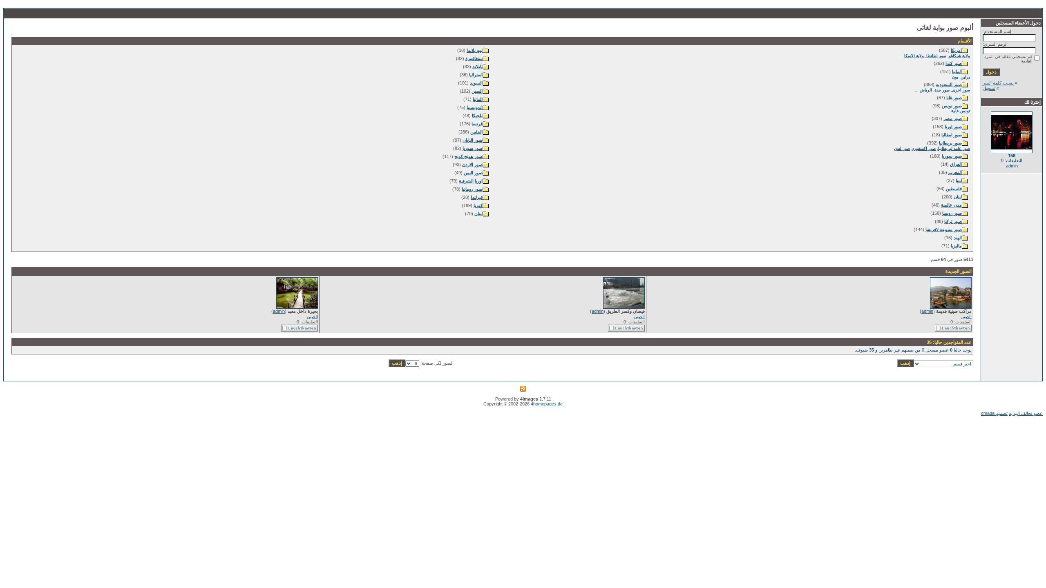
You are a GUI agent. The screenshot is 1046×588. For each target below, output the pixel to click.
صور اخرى (961, 90)
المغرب (955, 172)
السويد (476, 82)
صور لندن (902, 148)
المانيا (957, 71)
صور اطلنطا (936, 55)
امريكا (956, 50)
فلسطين (954, 188)
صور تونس (952, 105)
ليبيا (959, 180)
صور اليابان (473, 140)
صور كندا (953, 63)
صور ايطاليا (951, 134)
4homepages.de (547, 403)
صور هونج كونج (468, 156)
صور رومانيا (472, 189)
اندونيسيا (475, 107)
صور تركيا (953, 221)
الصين (477, 91)
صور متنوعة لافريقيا (943, 229)
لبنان (958, 196)
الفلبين (476, 131)
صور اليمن (473, 172)
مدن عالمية (951, 205)
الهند (958, 237)
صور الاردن (472, 164)
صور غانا (954, 97)
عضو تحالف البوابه (1026, 413)
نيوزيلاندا (475, 50)
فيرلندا (477, 197)
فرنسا (477, 123)
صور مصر (952, 118)
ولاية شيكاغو (959, 55)
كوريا (478, 205)
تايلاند (477, 66)
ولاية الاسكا (914, 55)
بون (955, 77)
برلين (965, 77)
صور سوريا (952, 156)
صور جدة (942, 90)
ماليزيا (956, 245)
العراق (956, 164)
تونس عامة (960, 111)
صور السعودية (949, 84)
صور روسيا (952, 213)
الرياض (926, 90)
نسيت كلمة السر (998, 82)
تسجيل (989, 88)
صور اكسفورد (924, 148)
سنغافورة (474, 58)
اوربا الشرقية (471, 180)
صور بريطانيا (950, 142)
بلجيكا (477, 115)
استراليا (476, 74)
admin (927, 311)
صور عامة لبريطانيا (954, 148)
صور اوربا (953, 126)
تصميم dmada (994, 413)
